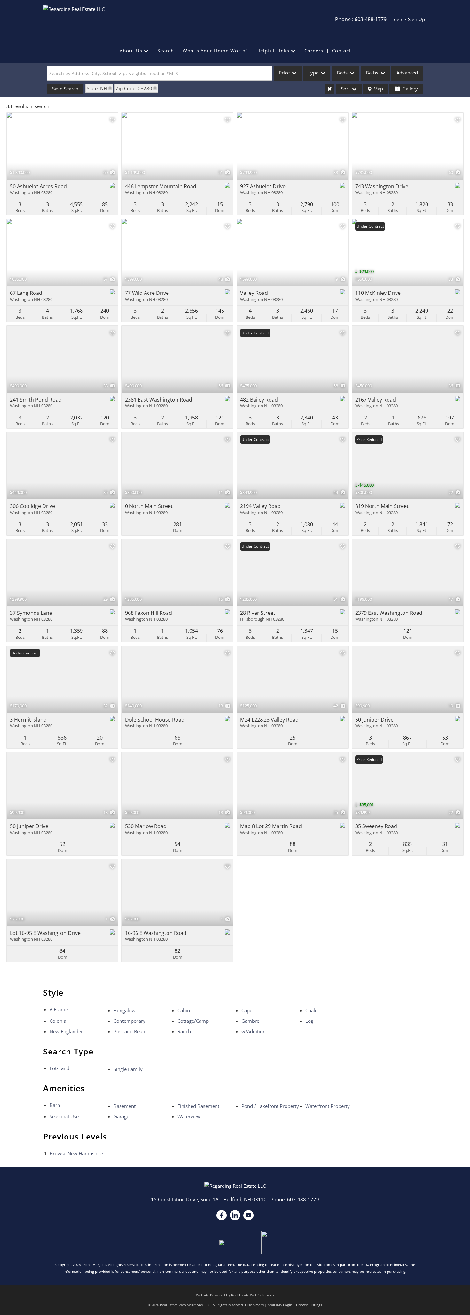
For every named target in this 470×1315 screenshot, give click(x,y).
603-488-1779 (303, 1199)
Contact (341, 50)
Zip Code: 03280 (134, 88)
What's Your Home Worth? (215, 50)
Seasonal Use (64, 1116)
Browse (76, 1153)
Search (165, 50)
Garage (121, 1116)
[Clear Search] (329, 89)
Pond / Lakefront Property (270, 1106)
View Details (62, 146)
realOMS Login (280, 1305)
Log (309, 1021)
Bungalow (125, 1010)
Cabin (183, 1010)
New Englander (66, 1031)
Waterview (189, 1116)
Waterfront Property (327, 1106)
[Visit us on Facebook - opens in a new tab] (221, 1215)
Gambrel (251, 1021)
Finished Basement (198, 1106)
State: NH (97, 88)
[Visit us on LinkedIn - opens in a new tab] (235, 1215)
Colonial (58, 1021)
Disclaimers (254, 1305)
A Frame (59, 1009)
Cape (246, 1010)
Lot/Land (59, 1068)
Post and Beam (130, 1031)
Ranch (184, 1031)
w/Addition (253, 1031)
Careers (313, 50)
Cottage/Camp (193, 1021)
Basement (125, 1106)
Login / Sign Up (408, 19)
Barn (55, 1105)
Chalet (312, 1010)
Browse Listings (309, 1305)
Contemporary (129, 1021)
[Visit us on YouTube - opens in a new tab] (248, 1215)
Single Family (128, 1069)
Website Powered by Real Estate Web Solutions (235, 1295)
